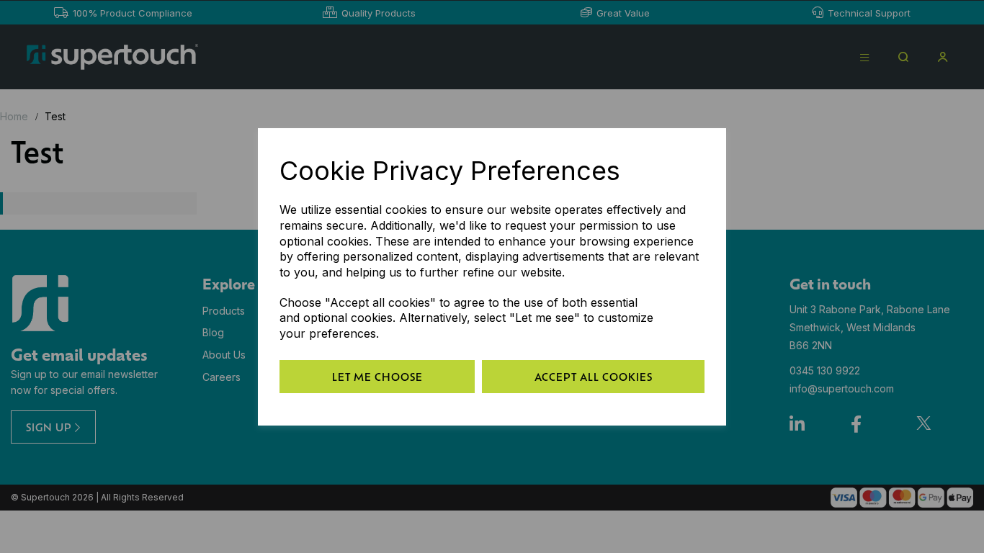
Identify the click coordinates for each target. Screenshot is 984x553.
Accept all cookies (594, 376)
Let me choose (377, 376)
